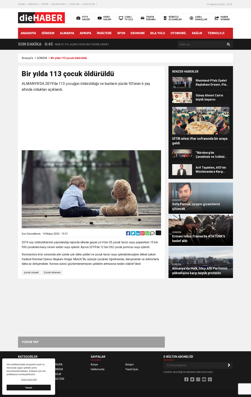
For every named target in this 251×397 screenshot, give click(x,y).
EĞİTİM (44, 4)
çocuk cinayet (31, 272)
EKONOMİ (138, 33)
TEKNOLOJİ (216, 33)
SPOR (121, 33)
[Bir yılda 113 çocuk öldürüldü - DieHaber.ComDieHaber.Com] (41, 17)
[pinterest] (142, 234)
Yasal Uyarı (131, 369)
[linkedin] (138, 234)
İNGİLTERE (104, 33)
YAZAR (21, 4)
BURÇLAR (75, 4)
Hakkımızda (97, 369)
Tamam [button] (28, 388)
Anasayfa (27, 58)
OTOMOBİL (178, 33)
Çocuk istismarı (52, 272)
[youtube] (204, 379)
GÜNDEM (48, 33)
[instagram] (198, 379)
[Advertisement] (91, 121)
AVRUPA (85, 33)
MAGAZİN (33, 4)
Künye (94, 364)
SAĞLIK (197, 33)
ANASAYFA (28, 33)
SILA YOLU (157, 33)
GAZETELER (89, 4)
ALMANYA (67, 33)
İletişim (129, 364)
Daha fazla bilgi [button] (29, 379)
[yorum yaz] (152, 234)
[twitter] (133, 234)
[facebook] (128, 234)
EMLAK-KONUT (59, 4)
